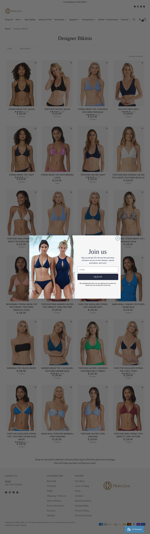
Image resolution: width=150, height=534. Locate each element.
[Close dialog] (118, 238)
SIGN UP (98, 277)
